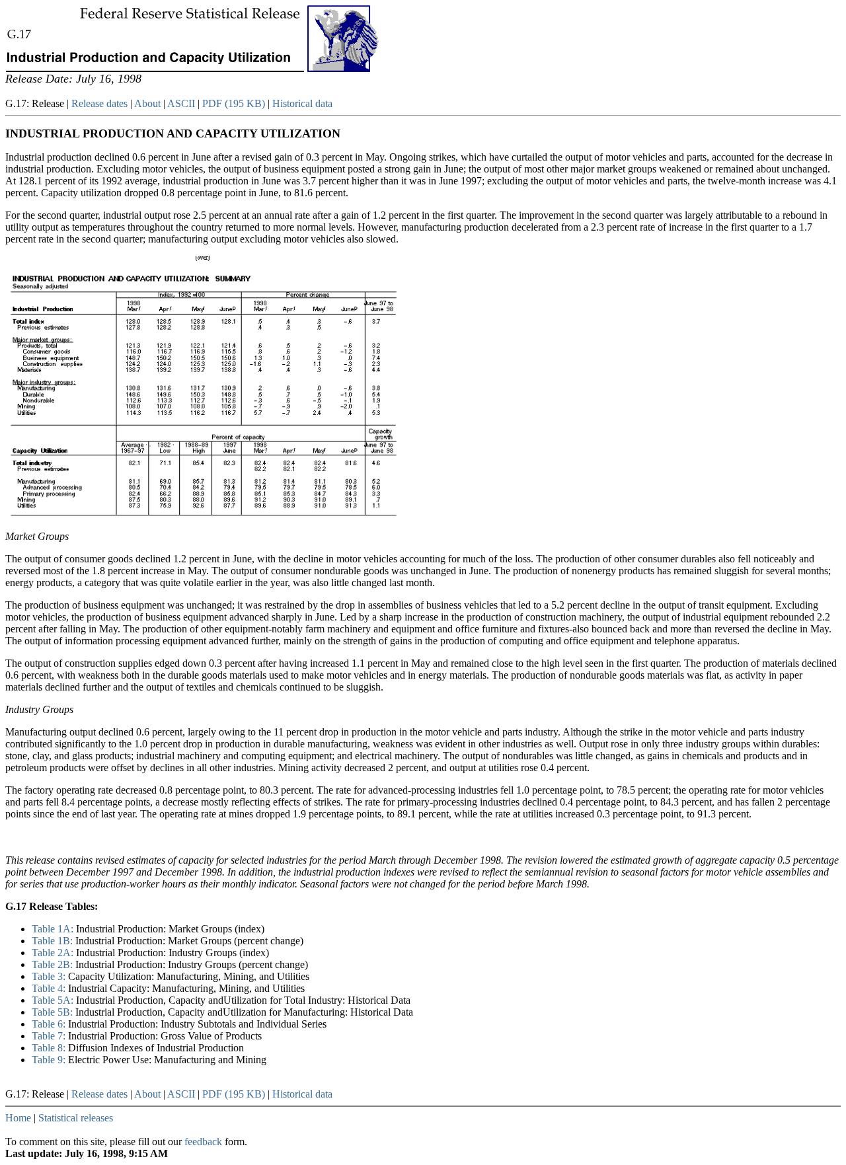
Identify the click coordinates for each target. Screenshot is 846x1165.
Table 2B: (53, 964)
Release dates (99, 103)
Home (18, 1117)
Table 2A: (54, 952)
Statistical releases (75, 1117)
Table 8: (50, 1047)
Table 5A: (54, 1000)
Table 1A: (54, 928)
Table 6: (50, 1024)
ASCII (181, 103)
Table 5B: (53, 1012)
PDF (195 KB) (233, 103)
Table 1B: (53, 940)
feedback (203, 1141)
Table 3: (50, 976)
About (147, 103)
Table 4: (50, 988)
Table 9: (50, 1059)
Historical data (302, 103)
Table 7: (50, 1035)
